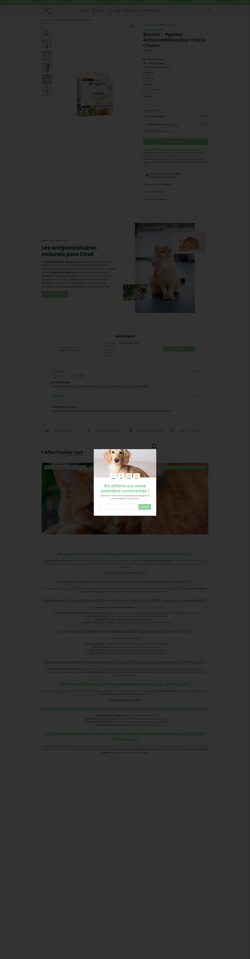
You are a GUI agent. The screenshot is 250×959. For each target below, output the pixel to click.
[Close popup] (154, 446)
